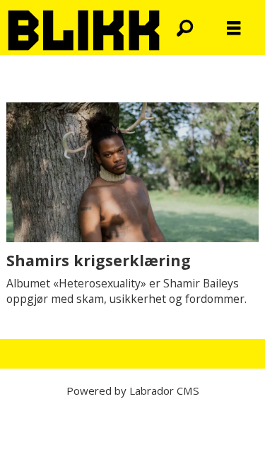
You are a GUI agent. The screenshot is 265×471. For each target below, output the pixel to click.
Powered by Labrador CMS (132, 390)
